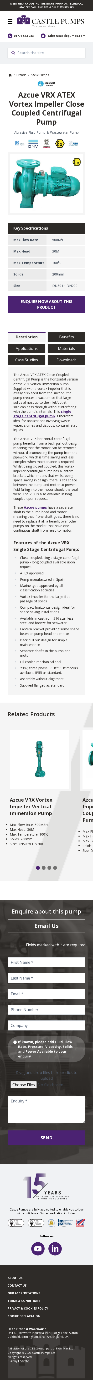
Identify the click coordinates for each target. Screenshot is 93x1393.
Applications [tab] (27, 348)
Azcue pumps (35, 507)
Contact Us (17, 1285)
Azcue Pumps (40, 75)
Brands (21, 75)
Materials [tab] (66, 348)
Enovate (23, 1361)
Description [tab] (27, 337)
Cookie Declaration (24, 1316)
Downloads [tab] (67, 360)
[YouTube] (38, 1248)
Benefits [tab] (66, 337)
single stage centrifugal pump (42, 413)
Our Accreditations (24, 1293)
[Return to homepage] (51, 21)
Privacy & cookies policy (28, 1308)
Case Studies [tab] (26, 360)
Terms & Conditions (24, 1301)
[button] (10, 21)
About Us (15, 1278)
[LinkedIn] (55, 1248)
